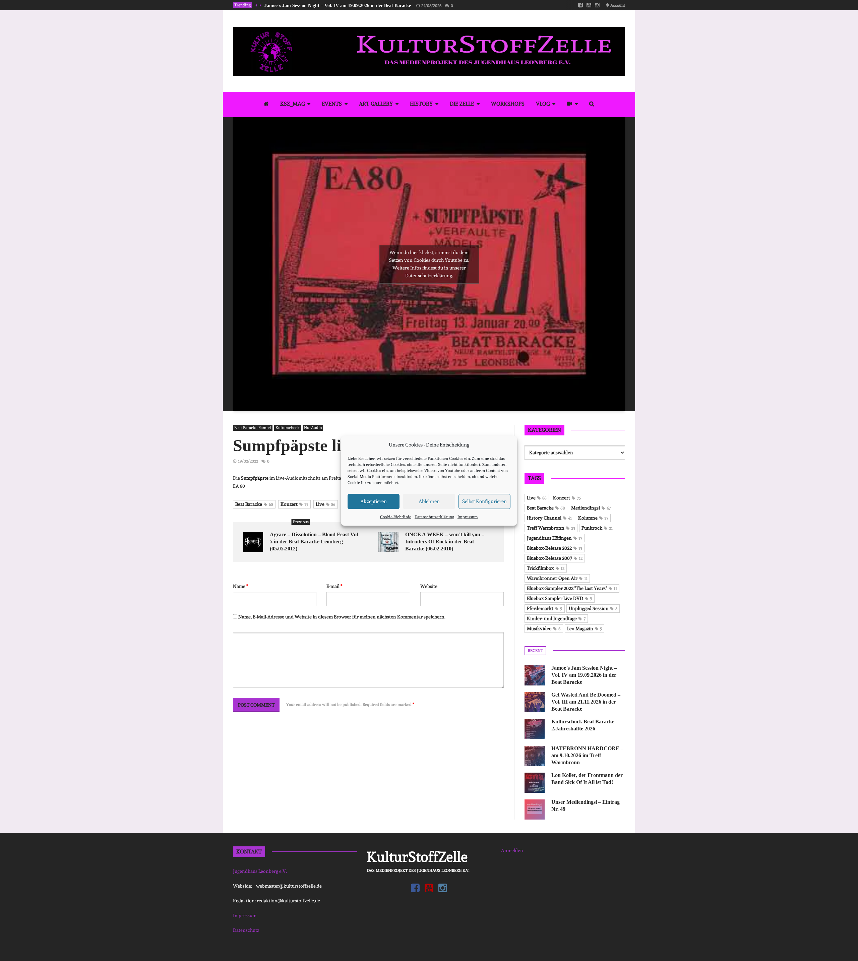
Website (428, 586)
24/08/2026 (431, 5)
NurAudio (313, 427)
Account (617, 5)
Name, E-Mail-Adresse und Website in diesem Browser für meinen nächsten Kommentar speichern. (341, 616)
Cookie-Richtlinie (395, 516)
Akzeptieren (373, 501)
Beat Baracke (254, 504)
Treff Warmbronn (551, 528)
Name (240, 586)
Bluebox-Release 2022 (554, 548)
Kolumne (593, 518)
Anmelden (512, 850)
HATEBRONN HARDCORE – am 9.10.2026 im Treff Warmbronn (587, 755)
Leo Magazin (584, 628)
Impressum (467, 516)
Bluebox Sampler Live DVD (559, 598)
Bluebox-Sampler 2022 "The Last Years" (572, 588)
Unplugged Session (593, 608)
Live (325, 504)
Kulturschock (287, 427)
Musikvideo (544, 628)
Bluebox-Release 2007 (555, 558)
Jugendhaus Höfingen (554, 538)
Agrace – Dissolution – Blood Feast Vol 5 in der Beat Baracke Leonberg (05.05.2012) (314, 541)
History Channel (549, 518)
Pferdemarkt (544, 608)
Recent (535, 650)
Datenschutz (246, 930)
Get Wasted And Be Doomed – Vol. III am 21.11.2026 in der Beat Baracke (585, 702)
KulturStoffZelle (417, 857)
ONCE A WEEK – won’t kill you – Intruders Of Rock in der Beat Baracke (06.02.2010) (444, 541)
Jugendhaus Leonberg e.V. (260, 871)
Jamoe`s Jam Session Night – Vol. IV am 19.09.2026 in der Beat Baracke (337, 5)
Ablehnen (429, 501)
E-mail (334, 586)
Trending (242, 5)
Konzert (294, 504)
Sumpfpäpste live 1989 (314, 445)
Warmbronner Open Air (557, 578)
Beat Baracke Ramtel (252, 427)
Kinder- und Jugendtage (556, 618)
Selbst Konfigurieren (484, 501)
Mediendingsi (591, 507)
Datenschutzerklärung (434, 516)
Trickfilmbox (545, 568)
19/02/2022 (248, 461)
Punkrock (597, 528)
